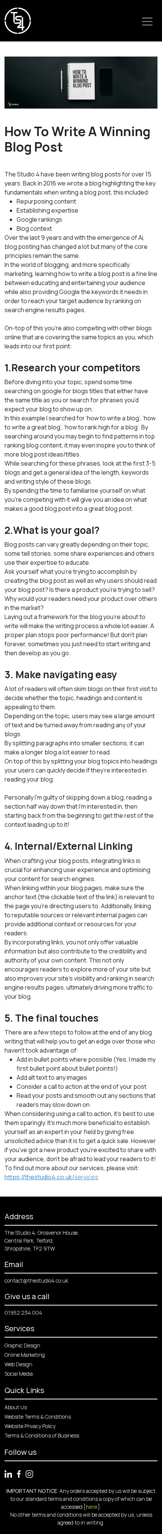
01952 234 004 (23, 1312)
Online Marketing (25, 1354)
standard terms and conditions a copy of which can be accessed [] (88, 1502)
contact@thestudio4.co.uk (36, 1280)
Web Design (18, 1364)
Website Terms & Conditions (38, 1416)
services (51, 1177)
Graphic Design (22, 1345)
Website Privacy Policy (30, 1426)
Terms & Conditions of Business (42, 1435)
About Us (16, 1407)
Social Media (19, 1373)
